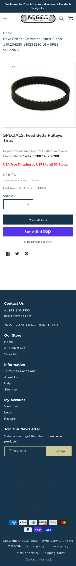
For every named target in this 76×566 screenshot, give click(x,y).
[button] (5, 18)
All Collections (14, 348)
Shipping (8, 180)
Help (7, 383)
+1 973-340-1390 (17, 310)
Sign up (59, 451)
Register (10, 419)
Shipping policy (54, 553)
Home (7, 33)
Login (8, 412)
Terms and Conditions (19, 371)
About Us (11, 377)
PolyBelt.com (48, 541)
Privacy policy (58, 546)
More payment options (38, 241)
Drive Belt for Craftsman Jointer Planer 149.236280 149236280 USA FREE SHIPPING (32, 44)
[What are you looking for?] (61, 18)
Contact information (40, 559)
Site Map (10, 389)
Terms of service (27, 553)
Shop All (10, 354)
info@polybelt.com (17, 316)
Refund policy (35, 546)
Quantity (9, 196)
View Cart (11, 406)
